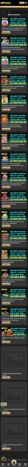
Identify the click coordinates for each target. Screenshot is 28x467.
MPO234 (3, 12)
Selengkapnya (6, 32)
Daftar (22, 3)
